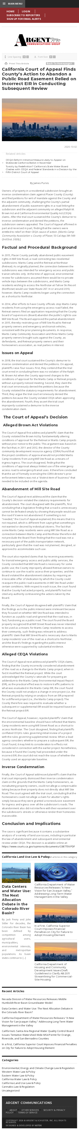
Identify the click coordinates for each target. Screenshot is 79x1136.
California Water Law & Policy (19, 1079)
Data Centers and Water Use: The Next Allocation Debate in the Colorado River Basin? (16, 899)
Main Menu (12, 4)
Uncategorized (11, 1090)
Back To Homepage (59, 63)
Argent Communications (37, 40)
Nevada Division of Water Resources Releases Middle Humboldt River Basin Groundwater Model (34, 1001)
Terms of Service (28, 1112)
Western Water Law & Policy (18, 1071)
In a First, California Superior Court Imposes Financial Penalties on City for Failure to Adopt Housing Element (54, 930)
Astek (38, 1125)
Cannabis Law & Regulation (18, 1086)
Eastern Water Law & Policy (18, 1075)
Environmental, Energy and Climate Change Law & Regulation (38, 1068)
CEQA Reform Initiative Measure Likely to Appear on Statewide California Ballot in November (36, 161)
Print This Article (17, 63)
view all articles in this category (60, 856)
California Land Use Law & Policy (21, 1083)
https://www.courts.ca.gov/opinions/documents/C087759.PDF (38, 846)
